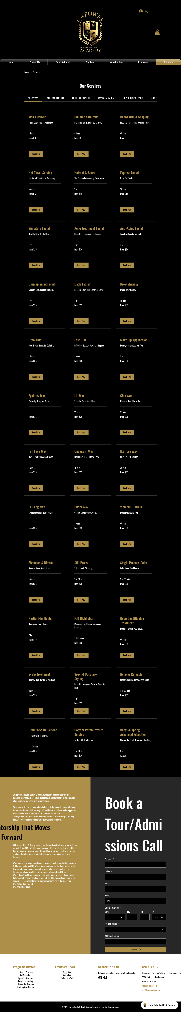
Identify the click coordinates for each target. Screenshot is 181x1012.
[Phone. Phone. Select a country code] (109, 901)
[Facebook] (105, 977)
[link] (33, 98)
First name (109, 859)
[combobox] (115, 917)
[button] (157, 32)
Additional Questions (112, 936)
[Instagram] (100, 977)
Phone (108, 895)
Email (107, 883)
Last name (109, 871)
